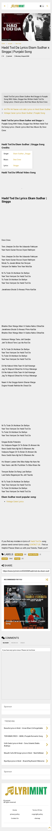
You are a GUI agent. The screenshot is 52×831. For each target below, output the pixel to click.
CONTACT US (34, 544)
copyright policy (37, 814)
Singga (27, 154)
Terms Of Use (37, 810)
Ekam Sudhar (18, 154)
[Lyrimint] (17, 7)
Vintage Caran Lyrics (15, 501)
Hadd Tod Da (36, 541)
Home (3, 43)
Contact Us (15, 818)
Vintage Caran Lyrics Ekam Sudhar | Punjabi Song (24, 113)
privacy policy (14, 814)
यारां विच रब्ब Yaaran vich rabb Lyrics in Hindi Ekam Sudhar (27, 109)
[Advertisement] (17, 76)
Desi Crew (18, 43)
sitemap (37, 818)
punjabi (10, 43)
